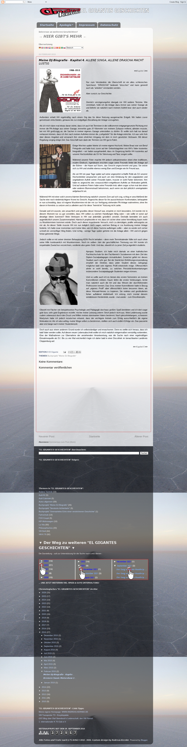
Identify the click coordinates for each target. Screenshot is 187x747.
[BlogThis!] (72, 352)
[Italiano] (45, 48)
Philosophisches (46, 528)
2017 (44, 625)
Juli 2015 (48, 653)
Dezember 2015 (51, 635)
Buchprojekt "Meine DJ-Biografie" (62, 356)
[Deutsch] (40, 48)
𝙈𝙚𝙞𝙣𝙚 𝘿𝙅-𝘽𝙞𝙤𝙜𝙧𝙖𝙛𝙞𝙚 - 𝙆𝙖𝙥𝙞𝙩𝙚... (58, 675)
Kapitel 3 (141, 71)
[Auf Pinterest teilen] (79, 352)
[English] (42, 48)
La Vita (42, 525)
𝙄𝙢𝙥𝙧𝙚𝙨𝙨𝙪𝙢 (87, 25)
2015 (44, 632)
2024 (44, 600)
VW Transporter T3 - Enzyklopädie (54, 715)
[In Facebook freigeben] (77, 352)
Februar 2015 (50, 671)
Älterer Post (141, 436)
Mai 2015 (48, 661)
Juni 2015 (48, 657)
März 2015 (49, 668)
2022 (44, 607)
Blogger (144, 740)
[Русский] (64, 48)
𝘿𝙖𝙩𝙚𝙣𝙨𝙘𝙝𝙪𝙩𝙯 (109, 25)
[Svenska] (52, 48)
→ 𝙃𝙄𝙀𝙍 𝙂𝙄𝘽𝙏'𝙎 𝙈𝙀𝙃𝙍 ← (63, 36)
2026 (44, 593)
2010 (44, 701)
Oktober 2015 (50, 642)
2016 (44, 629)
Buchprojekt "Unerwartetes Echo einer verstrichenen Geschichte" (67, 512)
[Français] (47, 48)
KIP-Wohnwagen (46, 521)
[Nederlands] (50, 48)
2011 (44, 698)
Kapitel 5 (140, 347)
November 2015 (51, 639)
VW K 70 (42, 534)
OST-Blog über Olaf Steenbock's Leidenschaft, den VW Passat (66, 718)
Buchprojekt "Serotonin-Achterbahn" (54, 508)
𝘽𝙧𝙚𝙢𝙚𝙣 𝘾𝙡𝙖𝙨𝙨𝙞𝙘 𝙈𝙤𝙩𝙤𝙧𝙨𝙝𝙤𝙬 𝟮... (59, 678)
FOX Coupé (44, 518)
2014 (44, 687)
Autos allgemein (46, 502)
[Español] (59, 48)
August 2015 (49, 650)
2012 (44, 694)
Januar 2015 (49, 683)
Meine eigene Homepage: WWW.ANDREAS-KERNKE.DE (63, 712)
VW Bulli (42, 531)
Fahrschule (43, 515)
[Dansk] (55, 48)
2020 (44, 614)
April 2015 (48, 664)
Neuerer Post (46, 436)
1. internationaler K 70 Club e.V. (52, 722)
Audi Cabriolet (45, 498)
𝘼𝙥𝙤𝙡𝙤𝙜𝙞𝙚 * (66, 25)
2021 (44, 611)
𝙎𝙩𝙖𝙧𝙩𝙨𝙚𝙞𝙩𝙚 (47, 25)
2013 (44, 691)
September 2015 (51, 646)
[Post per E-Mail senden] (64, 352)
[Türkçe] (57, 48)
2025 (44, 596)
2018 (44, 621)
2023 (44, 603)
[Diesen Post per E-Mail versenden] (69, 352)
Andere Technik (45, 492)
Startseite (94, 436)
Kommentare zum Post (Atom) (62, 442)
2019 (44, 618)
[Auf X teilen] (74, 352)
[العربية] (62, 48)
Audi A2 (42, 495)
